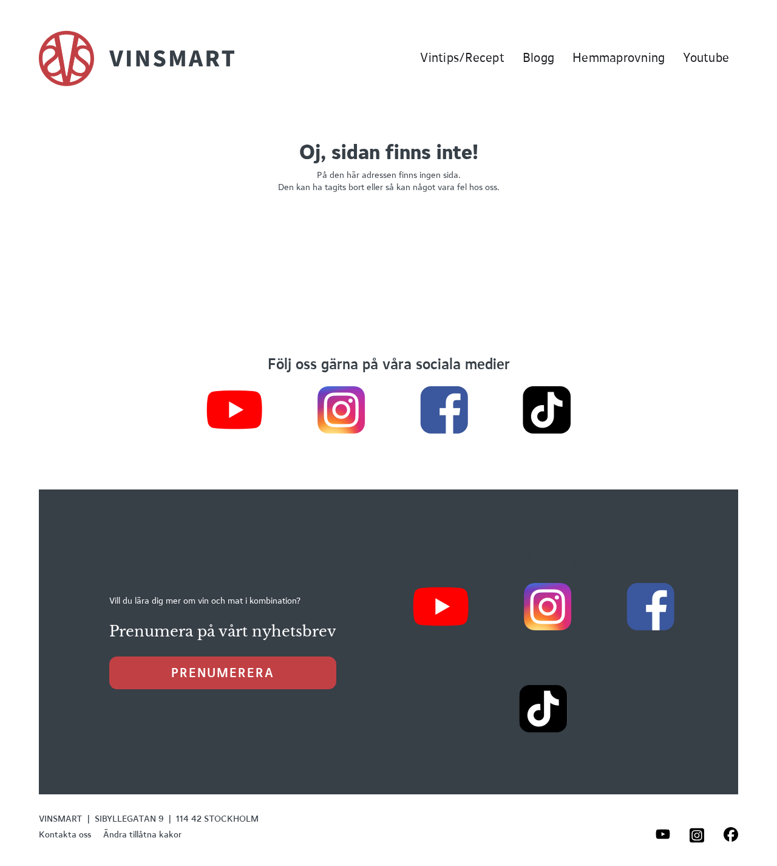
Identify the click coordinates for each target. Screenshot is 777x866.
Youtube (706, 57)
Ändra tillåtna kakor (142, 834)
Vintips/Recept (462, 57)
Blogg (538, 57)
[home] (136, 58)
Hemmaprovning (618, 57)
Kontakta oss (65, 834)
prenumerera (222, 672)
